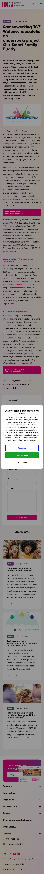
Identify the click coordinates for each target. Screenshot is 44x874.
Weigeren (22, 448)
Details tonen (22, 462)
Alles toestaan (22, 455)
